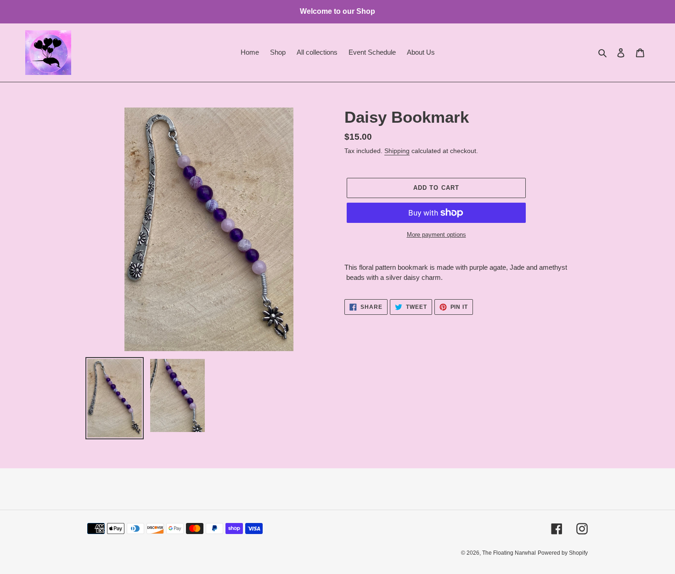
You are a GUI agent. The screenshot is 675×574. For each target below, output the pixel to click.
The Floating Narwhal (509, 553)
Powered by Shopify (563, 553)
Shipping (397, 150)
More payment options (436, 234)
